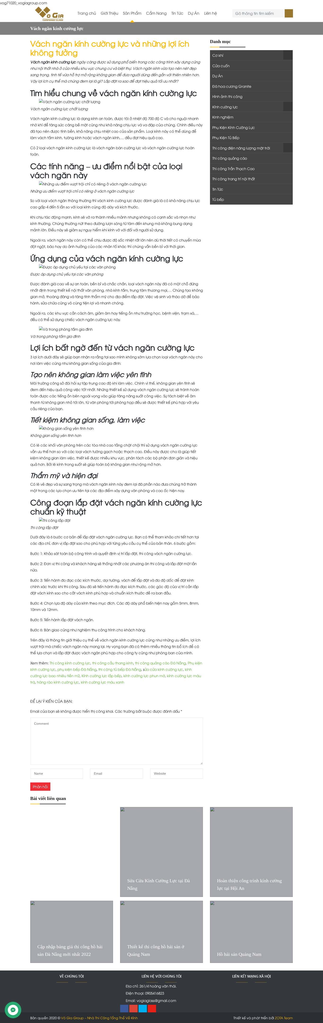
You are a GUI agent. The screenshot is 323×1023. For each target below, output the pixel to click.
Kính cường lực (225, 106)
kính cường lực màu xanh (102, 682)
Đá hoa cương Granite (231, 86)
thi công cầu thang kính (112, 662)
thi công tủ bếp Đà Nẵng (119, 669)
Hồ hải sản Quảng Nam (239, 954)
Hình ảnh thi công (227, 96)
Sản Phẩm (132, 13)
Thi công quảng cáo (229, 158)
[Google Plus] (133, 1008)
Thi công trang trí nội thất (233, 178)
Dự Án (193, 13)
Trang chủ (87, 13)
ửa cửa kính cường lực (163, 669)
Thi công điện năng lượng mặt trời (241, 147)
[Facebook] (124, 1008)
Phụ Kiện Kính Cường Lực (233, 127)
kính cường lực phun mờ (143, 675)
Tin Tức (177, 13)
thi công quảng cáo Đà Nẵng (160, 662)
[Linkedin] (143, 1008)
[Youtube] (152, 1008)
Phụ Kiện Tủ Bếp (225, 137)
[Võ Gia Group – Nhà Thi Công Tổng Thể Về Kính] (49, 13)
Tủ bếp (218, 199)
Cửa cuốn (221, 65)
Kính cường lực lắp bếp (102, 675)
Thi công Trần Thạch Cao (233, 168)
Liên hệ (210, 13)
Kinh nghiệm (222, 116)
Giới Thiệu (109, 13)
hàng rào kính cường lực (58, 682)
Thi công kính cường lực (70, 662)
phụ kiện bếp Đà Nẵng (76, 669)
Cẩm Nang (156, 13)
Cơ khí (217, 55)
